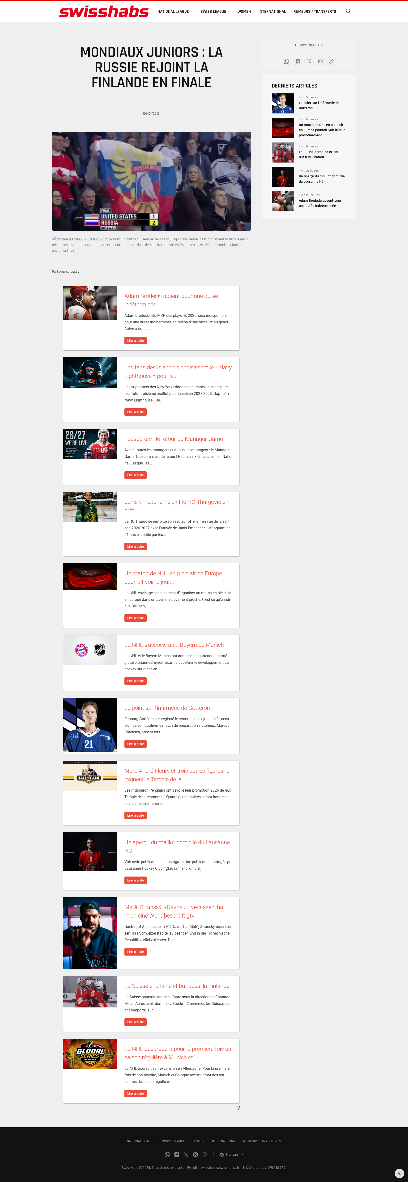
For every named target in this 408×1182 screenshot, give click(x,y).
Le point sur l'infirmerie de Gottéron (319, 105)
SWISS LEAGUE (173, 1141)
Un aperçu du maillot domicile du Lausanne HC (322, 179)
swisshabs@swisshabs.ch (219, 1167)
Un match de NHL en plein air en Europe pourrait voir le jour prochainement (322, 130)
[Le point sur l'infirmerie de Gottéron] (283, 103)
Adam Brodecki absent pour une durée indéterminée (320, 203)
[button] (348, 11)
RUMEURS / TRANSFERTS (262, 1141)
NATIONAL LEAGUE (140, 1141)
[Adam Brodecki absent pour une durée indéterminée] (283, 201)
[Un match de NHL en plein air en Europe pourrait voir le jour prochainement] (283, 127)
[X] (309, 61)
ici (71, 250)
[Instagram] (320, 61)
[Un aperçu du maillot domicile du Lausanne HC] (283, 176)
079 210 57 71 (277, 1167)
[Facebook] (297, 61)
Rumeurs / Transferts (314, 11)
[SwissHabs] (104, 11)
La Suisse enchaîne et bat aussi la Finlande (319, 155)
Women (244, 11)
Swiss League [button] (213, 11)
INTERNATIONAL (224, 1141)
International (272, 11)
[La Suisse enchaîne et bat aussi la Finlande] (283, 152)
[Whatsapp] (286, 61)
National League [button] (173, 11)
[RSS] (331, 61)
